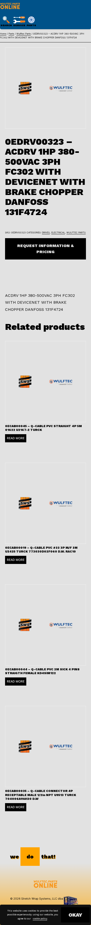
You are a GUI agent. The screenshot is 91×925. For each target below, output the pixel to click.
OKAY (75, 915)
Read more (16, 438)
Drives (46, 232)
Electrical (58, 232)
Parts (11, 33)
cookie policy (40, 918)
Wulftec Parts (23, 33)
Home (3, 33)
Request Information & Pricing (45, 248)
